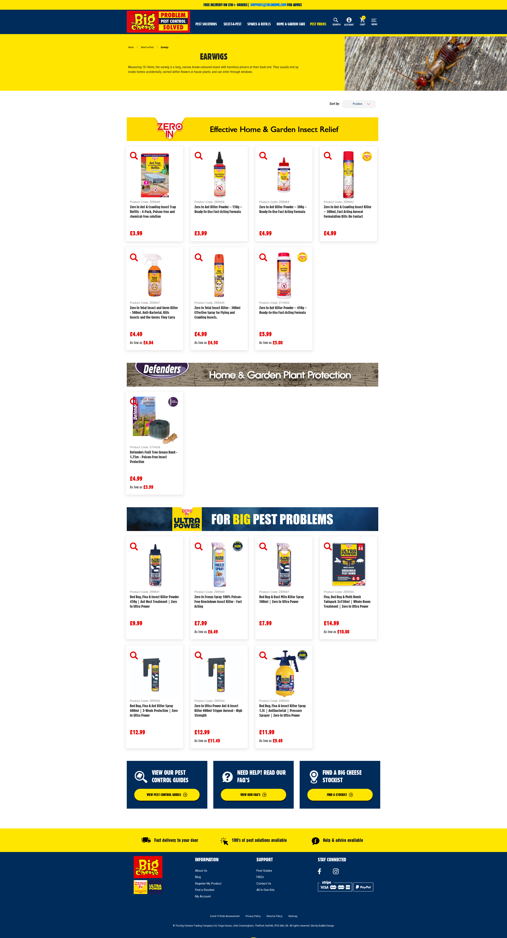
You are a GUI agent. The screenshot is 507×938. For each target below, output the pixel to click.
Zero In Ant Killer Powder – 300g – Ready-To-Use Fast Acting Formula (283, 209)
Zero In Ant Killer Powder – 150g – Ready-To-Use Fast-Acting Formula (218, 209)
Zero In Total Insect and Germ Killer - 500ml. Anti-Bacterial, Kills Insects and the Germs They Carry (154, 312)
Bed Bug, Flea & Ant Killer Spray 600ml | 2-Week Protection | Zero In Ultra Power (154, 710)
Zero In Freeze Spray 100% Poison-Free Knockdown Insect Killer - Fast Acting (218, 601)
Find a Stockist (204, 890)
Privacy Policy (253, 916)
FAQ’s (260, 877)
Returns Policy (274, 916)
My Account (203, 896)
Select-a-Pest (147, 47)
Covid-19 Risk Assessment (225, 916)
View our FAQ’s (250, 795)
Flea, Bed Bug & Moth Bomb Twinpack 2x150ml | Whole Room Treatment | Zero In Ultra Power (347, 601)
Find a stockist (337, 795)
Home (131, 47)
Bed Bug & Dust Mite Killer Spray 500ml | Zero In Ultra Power (281, 599)
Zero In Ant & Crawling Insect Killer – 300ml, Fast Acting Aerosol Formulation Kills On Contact (347, 211)
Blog (198, 877)
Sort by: (335, 104)
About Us (201, 870)
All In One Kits (265, 890)
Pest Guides (264, 870)
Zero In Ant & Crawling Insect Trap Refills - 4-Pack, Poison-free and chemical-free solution (153, 211)
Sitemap (292, 916)
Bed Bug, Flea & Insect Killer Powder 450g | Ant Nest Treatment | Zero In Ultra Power (154, 601)
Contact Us (263, 883)
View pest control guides (164, 795)
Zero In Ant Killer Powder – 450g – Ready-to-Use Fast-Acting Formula (283, 310)
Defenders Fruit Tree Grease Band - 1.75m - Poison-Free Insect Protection (153, 457)
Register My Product (208, 883)
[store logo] (158, 21)
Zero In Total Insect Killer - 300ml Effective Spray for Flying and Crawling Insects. (217, 312)
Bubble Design (326, 925)
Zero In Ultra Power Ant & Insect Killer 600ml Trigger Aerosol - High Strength (218, 710)
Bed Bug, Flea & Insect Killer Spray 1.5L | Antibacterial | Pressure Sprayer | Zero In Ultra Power (282, 710)
